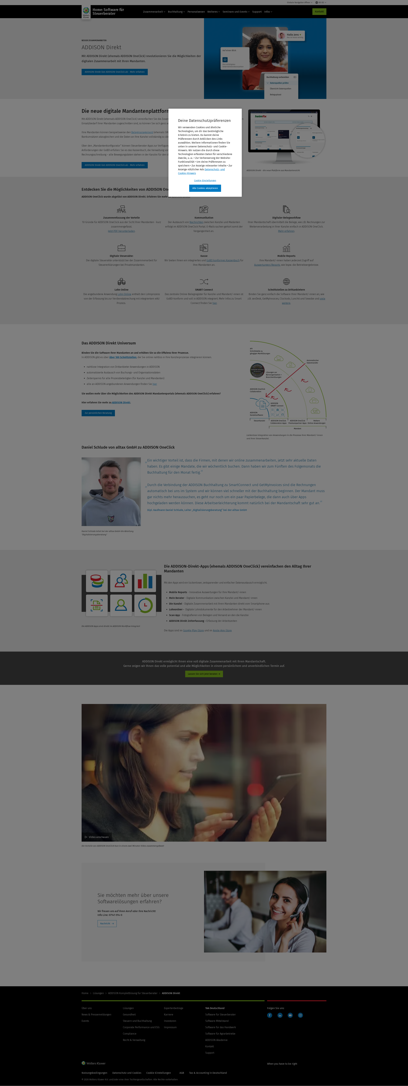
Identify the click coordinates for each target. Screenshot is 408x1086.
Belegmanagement (142, 132)
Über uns (87, 1008)
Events (85, 1020)
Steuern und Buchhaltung (137, 1020)
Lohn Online (124, 294)
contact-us (98, 413)
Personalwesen (196, 11)
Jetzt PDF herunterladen (121, 231)
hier (214, 303)
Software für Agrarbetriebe (220, 1033)
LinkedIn (280, 1015)
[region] (205, 153)
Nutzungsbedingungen (94, 1072)
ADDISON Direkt (115, 72)
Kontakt (319, 11)
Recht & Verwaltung (134, 1040)
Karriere (168, 1014)
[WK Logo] (94, 1063)
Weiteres (212, 11)
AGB (181, 1072)
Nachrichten (196, 222)
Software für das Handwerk (220, 1027)
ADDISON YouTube (291, 1017)
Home (85, 993)
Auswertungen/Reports (267, 264)
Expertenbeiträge (173, 1008)
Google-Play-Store (193, 630)
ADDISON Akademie (216, 1040)
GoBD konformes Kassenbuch (223, 260)
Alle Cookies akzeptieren (205, 188)
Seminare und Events (235, 11)
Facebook (269, 1015)
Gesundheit (129, 1014)
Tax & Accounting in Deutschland (208, 1072)
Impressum (170, 1027)
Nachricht (105, 923)
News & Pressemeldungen (96, 1014)
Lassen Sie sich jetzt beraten (202, 674)
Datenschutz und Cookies (126, 1072)
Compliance (129, 1033)
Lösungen (98, 993)
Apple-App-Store (222, 630)
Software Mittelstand (217, 1020)
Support (257, 11)
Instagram (300, 1015)
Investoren (170, 1020)
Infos (267, 11)
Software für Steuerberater (220, 1014)
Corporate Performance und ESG (141, 1027)
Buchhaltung (175, 11)
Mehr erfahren (286, 231)
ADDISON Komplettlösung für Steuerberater (132, 993)
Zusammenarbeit (153, 11)
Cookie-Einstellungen (205, 180)
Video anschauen (99, 837)
